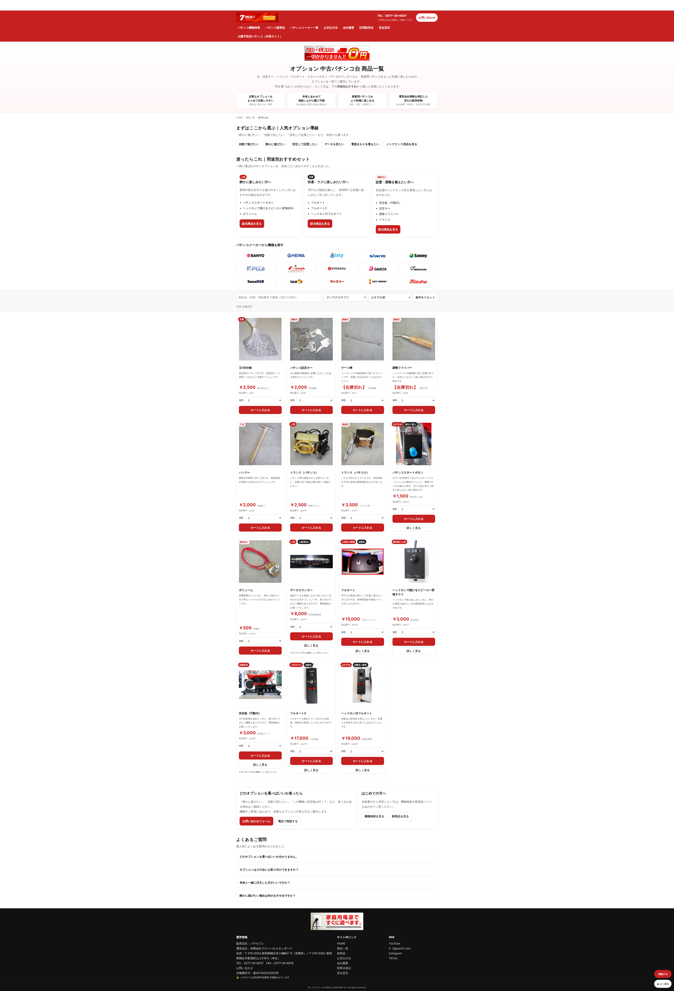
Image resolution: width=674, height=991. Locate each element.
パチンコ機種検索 (249, 27)
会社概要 (348, 27)
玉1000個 (245, 367)
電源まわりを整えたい (365, 144)
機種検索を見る (374, 816)
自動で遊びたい (249, 144)
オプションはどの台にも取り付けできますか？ (269, 869)
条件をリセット (425, 297)
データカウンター (301, 590)
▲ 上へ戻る (663, 983)
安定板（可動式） (250, 713)
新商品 (341, 953)
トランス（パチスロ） (355, 472)
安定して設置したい (305, 144)
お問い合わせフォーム (256, 821)
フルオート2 (298, 713)
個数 (241, 400)
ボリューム (246, 590)
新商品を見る (400, 816)
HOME (239, 117)
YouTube (394, 943)
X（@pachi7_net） (401, 948)
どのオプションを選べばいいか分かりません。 (269, 856)
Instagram (395, 953)
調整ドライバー (402, 367)
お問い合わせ (426, 17)
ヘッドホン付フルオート (356, 713)
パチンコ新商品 (275, 27)
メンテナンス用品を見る (401, 144)
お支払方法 (331, 27)
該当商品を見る (252, 223)
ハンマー (244, 472)
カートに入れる (260, 410)
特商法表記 (344, 968)
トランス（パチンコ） (304, 472)
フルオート (348, 590)
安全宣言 (384, 27)
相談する (663, 974)
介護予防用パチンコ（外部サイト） (260, 36)
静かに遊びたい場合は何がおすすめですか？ (268, 895)
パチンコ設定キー (301, 367)
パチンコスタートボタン (407, 472)
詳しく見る (414, 528)
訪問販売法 (366, 27)
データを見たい (334, 144)
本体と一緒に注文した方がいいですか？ (265, 882)
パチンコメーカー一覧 (304, 27)
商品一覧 (250, 117)
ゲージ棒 (346, 367)
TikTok (393, 958)
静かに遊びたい (275, 144)
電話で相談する (288, 821)
